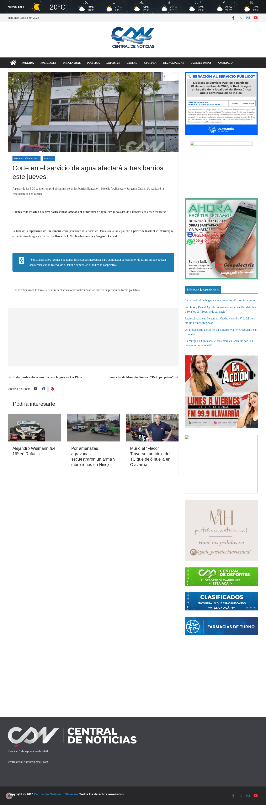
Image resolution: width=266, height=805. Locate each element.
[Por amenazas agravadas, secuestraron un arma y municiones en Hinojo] (93, 416)
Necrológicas (173, 62)
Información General (26, 158)
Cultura (150, 62)
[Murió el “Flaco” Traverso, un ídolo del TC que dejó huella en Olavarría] (152, 416)
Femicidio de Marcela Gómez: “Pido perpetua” (140, 377)
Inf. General (72, 62)
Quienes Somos (201, 62)
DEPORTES (113, 62)
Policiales (48, 62)
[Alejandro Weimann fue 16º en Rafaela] (34, 416)
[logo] (72, 727)
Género (132, 62)
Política (93, 62)
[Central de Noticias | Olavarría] (13, 63)
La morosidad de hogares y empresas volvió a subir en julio (220, 300)
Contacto (225, 62)
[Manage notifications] (9, 796)
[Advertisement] (93, 337)
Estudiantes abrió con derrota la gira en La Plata (47, 377)
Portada (28, 62)
